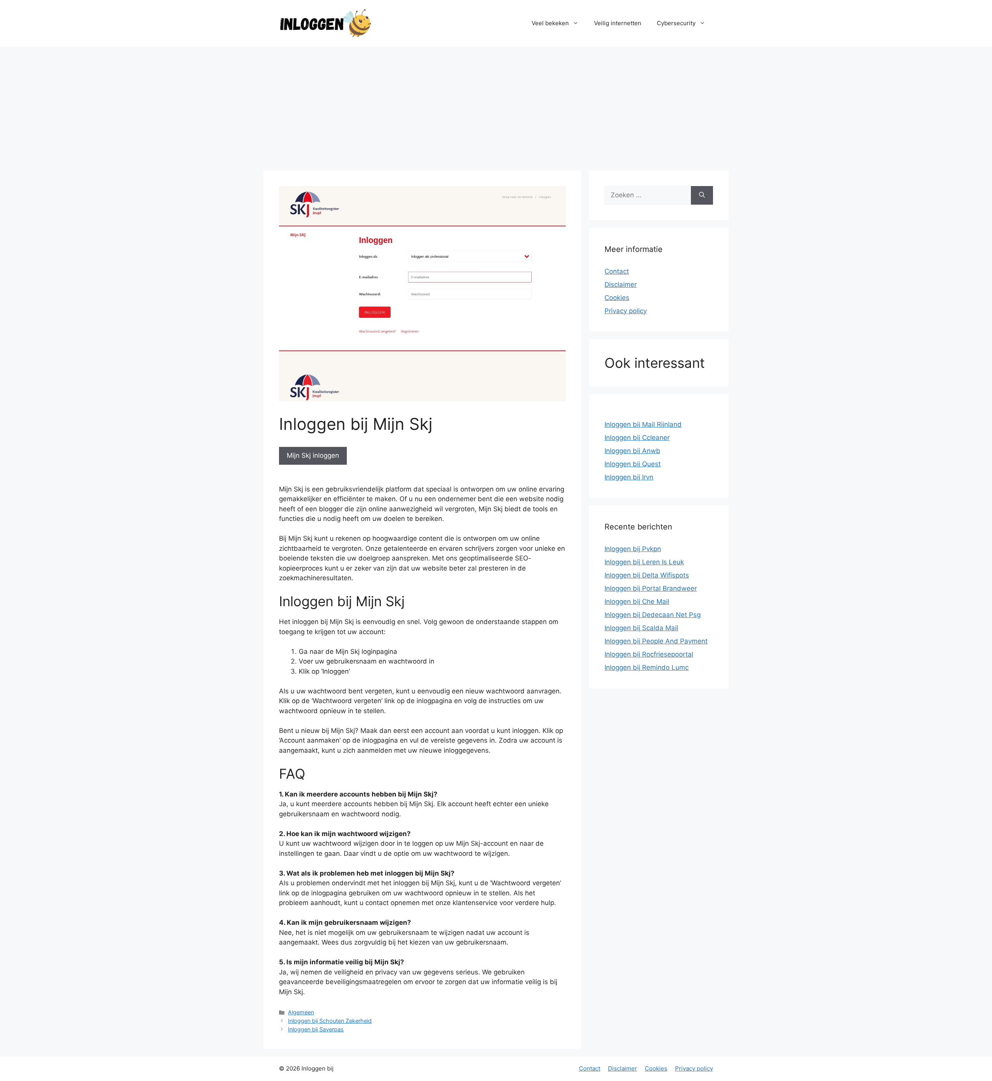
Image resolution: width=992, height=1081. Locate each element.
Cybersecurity (676, 23)
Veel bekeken (550, 23)
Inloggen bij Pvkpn (632, 549)
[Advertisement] (496, 104)
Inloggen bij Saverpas (316, 1029)
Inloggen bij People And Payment (656, 641)
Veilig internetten (617, 23)
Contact (616, 271)
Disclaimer (620, 284)
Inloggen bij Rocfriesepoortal (648, 654)
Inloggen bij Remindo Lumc (646, 667)
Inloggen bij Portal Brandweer (650, 588)
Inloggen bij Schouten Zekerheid (330, 1020)
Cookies (616, 298)
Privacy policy (625, 311)
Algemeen (301, 1012)
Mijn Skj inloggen (313, 455)
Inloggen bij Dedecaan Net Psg (652, 615)
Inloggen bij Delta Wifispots (646, 575)
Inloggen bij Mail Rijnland (643, 424)
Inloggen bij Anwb (632, 451)
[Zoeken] (702, 195)
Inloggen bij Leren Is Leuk (644, 562)
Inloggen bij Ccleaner (637, 437)
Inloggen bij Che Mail (636, 601)
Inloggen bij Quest (632, 464)
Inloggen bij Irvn (628, 477)
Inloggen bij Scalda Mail (641, 628)
